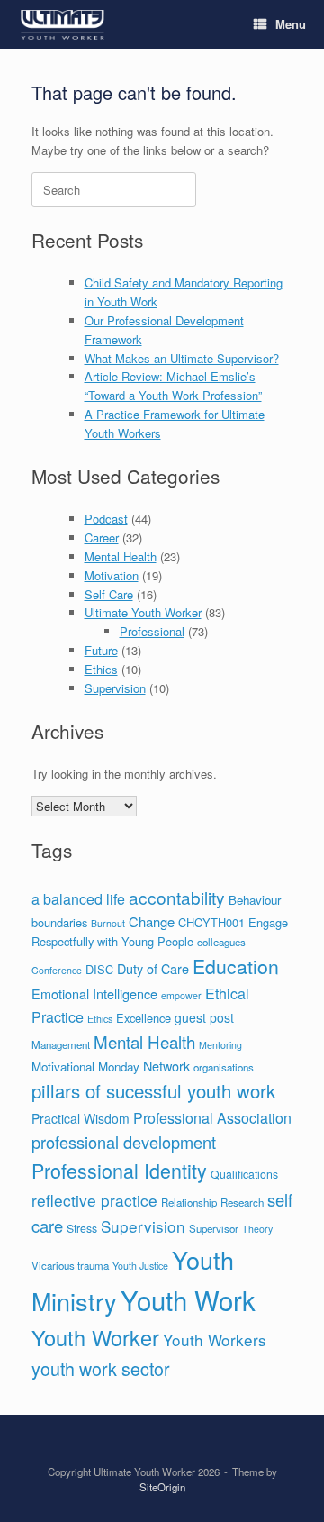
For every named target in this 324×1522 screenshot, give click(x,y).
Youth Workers (214, 1339)
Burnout (108, 923)
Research (242, 1202)
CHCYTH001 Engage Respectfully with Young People (160, 932)
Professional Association (212, 1117)
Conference (57, 970)
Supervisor (213, 1228)
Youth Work (188, 1299)
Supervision (115, 688)
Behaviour (255, 899)
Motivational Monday (86, 1066)
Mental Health (121, 556)
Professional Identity (119, 1170)
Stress (82, 1228)
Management (61, 1044)
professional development (124, 1141)
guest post (204, 1017)
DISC (99, 969)
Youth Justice (140, 1265)
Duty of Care (153, 968)
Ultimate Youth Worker (143, 612)
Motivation (112, 575)
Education (236, 966)
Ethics (101, 669)
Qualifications (244, 1174)
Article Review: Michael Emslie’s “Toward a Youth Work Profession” (173, 386)
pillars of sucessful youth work (153, 1091)
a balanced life (78, 899)
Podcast (106, 518)
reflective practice (95, 1200)
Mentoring (220, 1045)
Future (101, 650)
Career (102, 537)
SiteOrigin (162, 1487)
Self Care (109, 594)
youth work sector (101, 1368)
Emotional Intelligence (95, 993)
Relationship (189, 1202)
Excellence (143, 1017)
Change (152, 921)
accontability (177, 897)
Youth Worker (95, 1337)
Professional (152, 631)
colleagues (221, 941)
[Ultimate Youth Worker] (62, 25)
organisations (224, 1067)
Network (166, 1065)
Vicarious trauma (70, 1265)
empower (181, 995)
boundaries (59, 922)
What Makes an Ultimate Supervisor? (182, 358)
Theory (257, 1228)
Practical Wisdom (81, 1118)
